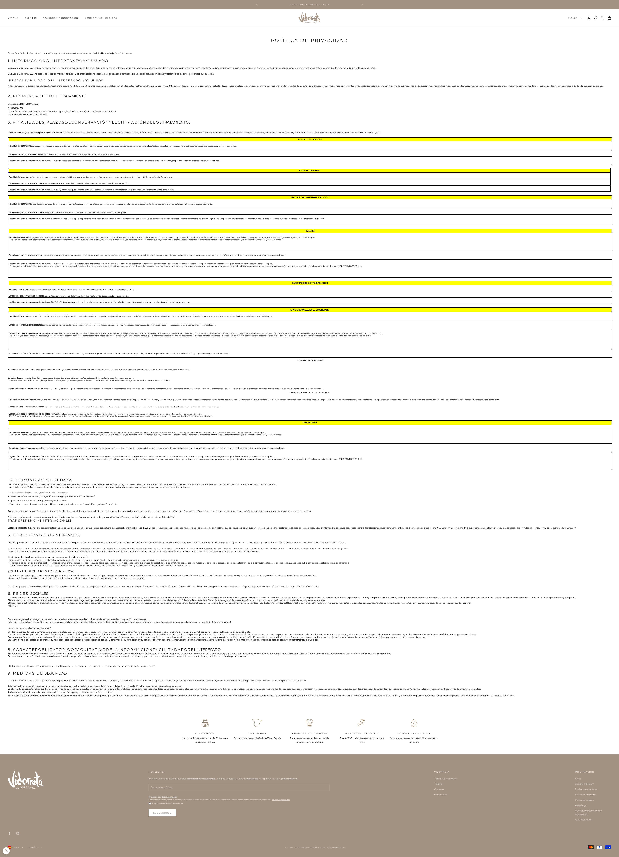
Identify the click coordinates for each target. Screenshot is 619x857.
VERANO (13, 18)
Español (573, 18)
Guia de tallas (441, 794)
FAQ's (578, 778)
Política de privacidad (585, 794)
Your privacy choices (101, 18)
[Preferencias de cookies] (6, 850)
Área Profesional (583, 819)
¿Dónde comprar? (584, 783)
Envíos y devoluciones (586, 789)
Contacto (439, 789)
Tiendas (438, 783)
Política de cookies (584, 800)
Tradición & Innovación (60, 18)
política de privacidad (281, 799)
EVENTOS (31, 18)
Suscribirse (162, 812)
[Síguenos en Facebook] (9, 833)
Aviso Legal (580, 805)
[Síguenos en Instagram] (17, 833)
